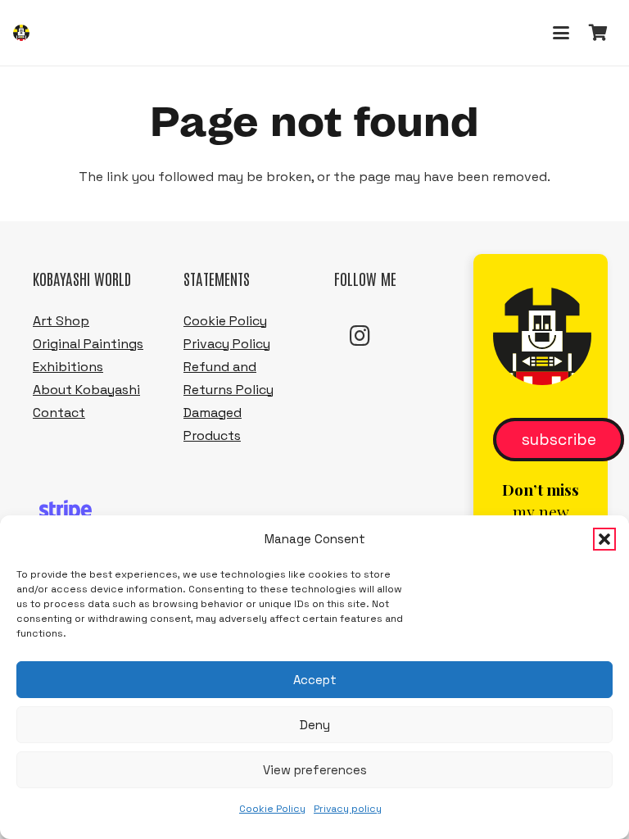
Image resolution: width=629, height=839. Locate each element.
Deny (315, 724)
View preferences (315, 770)
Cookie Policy (272, 808)
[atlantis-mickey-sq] (21, 33)
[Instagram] (360, 336)
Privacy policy (348, 808)
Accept (315, 679)
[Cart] (598, 33)
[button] (604, 539)
